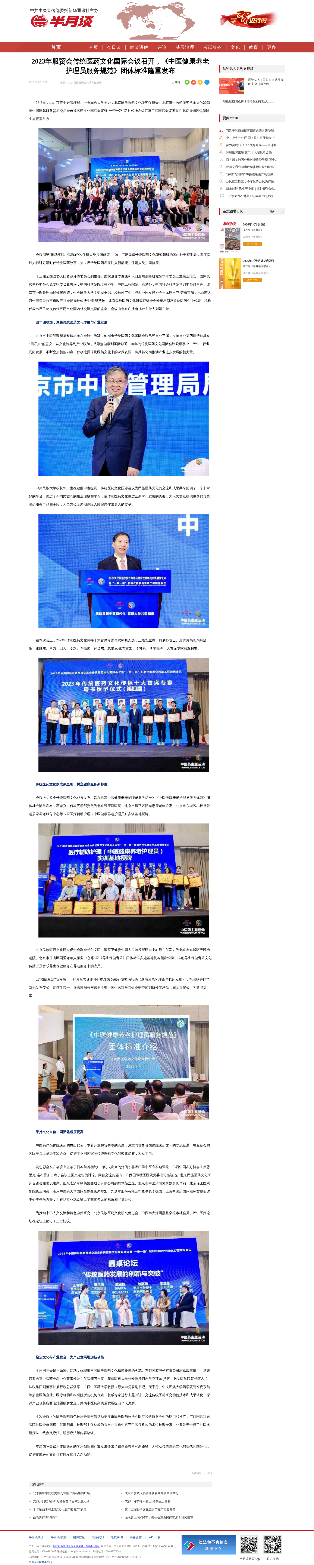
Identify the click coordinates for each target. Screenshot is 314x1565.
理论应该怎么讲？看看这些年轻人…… (248, 101)
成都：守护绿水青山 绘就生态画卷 (147, 1501)
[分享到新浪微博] (193, 82)
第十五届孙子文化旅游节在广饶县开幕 (150, 1509)
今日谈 (114, 47)
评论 (162, 47)
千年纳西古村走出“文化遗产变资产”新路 (60, 1509)
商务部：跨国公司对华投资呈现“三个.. (251, 159)
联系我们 (98, 1537)
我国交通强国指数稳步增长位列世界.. (251, 167)
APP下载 (154, 1537)
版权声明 (117, 1537)
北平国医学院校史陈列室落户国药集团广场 (61, 1493)
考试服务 (212, 47)
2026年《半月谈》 (255, 224)
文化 (235, 47)
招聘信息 (79, 1537)
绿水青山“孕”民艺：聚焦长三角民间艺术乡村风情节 (159, 1517)
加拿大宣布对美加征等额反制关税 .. (252, 196)
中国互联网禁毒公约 (40, 1562)
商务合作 (136, 1537)
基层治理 (185, 47)
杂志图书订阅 (233, 211)
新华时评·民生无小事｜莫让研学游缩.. (251, 188)
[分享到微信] (187, 82)
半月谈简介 (36, 1537)
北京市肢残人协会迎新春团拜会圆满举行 (152, 1493)
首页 (93, 47)
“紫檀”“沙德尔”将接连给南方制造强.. (250, 174)
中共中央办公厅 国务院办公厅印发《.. (251, 137)
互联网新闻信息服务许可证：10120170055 (76, 1546)
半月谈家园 (58, 1537)
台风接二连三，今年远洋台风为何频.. (251, 181)
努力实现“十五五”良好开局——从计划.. (252, 145)
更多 (271, 47)
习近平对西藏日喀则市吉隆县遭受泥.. (251, 130)
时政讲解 (139, 47)
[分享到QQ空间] (200, 82)
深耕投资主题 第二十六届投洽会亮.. (249, 152)
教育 (253, 47)
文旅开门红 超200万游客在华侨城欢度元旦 (61, 1501)
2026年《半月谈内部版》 (259, 261)
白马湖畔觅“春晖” (45, 1517)
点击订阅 (252, 243)
